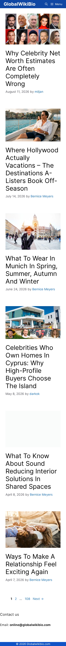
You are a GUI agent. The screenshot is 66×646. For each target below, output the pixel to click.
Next (38, 599)
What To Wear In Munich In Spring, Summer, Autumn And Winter (32, 269)
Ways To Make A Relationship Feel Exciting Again (31, 564)
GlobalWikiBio (19, 4)
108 (28, 599)
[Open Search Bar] (46, 4)
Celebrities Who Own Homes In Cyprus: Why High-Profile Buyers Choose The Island (29, 367)
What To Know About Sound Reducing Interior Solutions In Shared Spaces (31, 471)
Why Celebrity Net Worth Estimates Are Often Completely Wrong (33, 68)
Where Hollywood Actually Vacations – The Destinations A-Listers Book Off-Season (32, 169)
